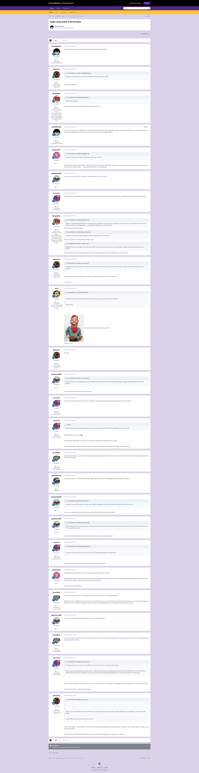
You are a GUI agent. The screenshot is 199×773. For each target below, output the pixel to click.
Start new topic (145, 33)
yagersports (56, 150)
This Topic (142, 8)
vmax (56, 288)
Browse (52, 8)
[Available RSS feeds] (148, 758)
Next (56, 40)
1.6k (57, 107)
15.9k (57, 302)
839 (57, 82)
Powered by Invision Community (99, 770)
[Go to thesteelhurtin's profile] (56, 481)
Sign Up (147, 3)
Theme (93, 767)
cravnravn (56, 193)
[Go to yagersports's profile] (56, 155)
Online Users (64, 12)
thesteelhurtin (56, 475)
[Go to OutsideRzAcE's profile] (52, 27)
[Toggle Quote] (66, 73)
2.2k (57, 489)
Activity (58, 8)
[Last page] (59, 40)
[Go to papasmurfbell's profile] (56, 178)
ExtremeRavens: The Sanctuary (61, 3)
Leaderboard (73, 12)
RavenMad (56, 453)
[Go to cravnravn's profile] (56, 198)
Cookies (106, 767)
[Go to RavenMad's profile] (56, 458)
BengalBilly (56, 93)
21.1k (57, 187)
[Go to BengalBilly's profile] (56, 99)
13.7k (57, 206)
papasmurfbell (56, 173)
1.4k (57, 466)
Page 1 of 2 (65, 40)
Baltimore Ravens (69, 28)
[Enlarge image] (74, 328)
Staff (57, 12)
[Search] (148, 8)
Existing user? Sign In (135, 3)
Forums (51, 12)
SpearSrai (56, 69)
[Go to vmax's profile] (56, 293)
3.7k (57, 59)
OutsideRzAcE (60, 26)
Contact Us (99, 767)
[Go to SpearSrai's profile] (56, 74)
